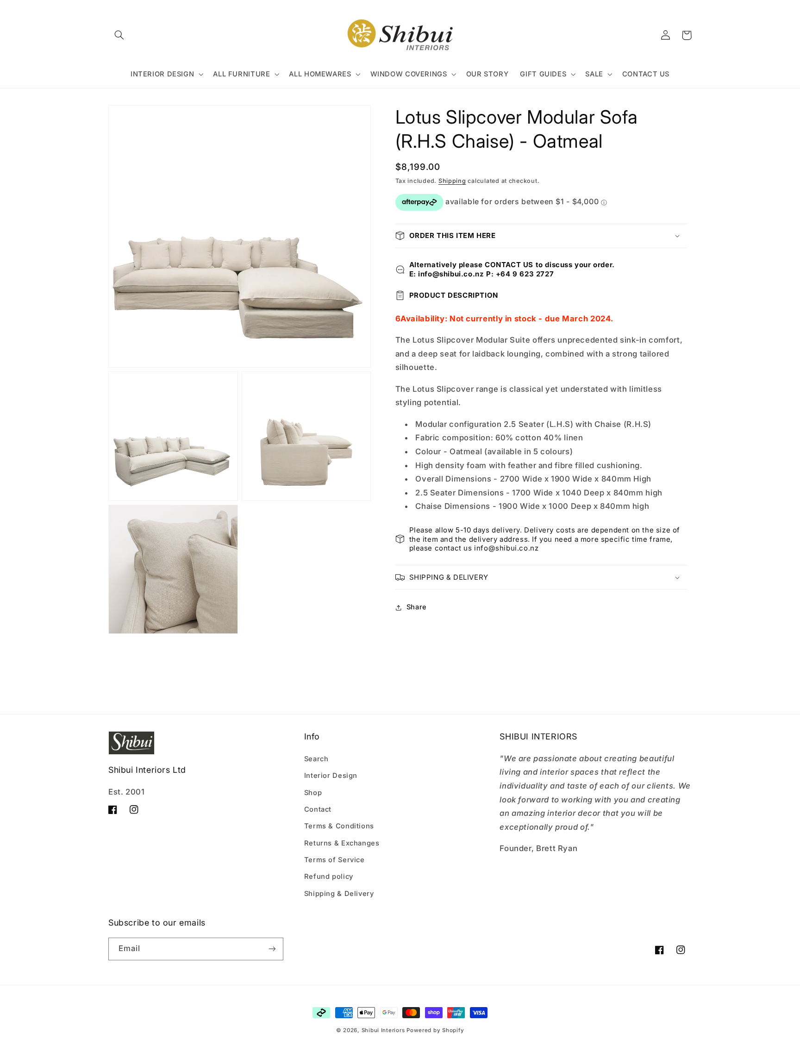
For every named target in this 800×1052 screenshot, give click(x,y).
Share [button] (416, 607)
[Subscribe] (272, 949)
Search (316, 759)
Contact (317, 809)
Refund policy (328, 876)
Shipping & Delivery (339, 893)
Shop (313, 793)
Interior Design (330, 775)
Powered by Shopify (435, 1030)
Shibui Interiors (383, 1030)
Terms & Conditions (339, 826)
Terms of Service (334, 860)
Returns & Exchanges (342, 843)
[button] (119, 35)
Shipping (452, 180)
